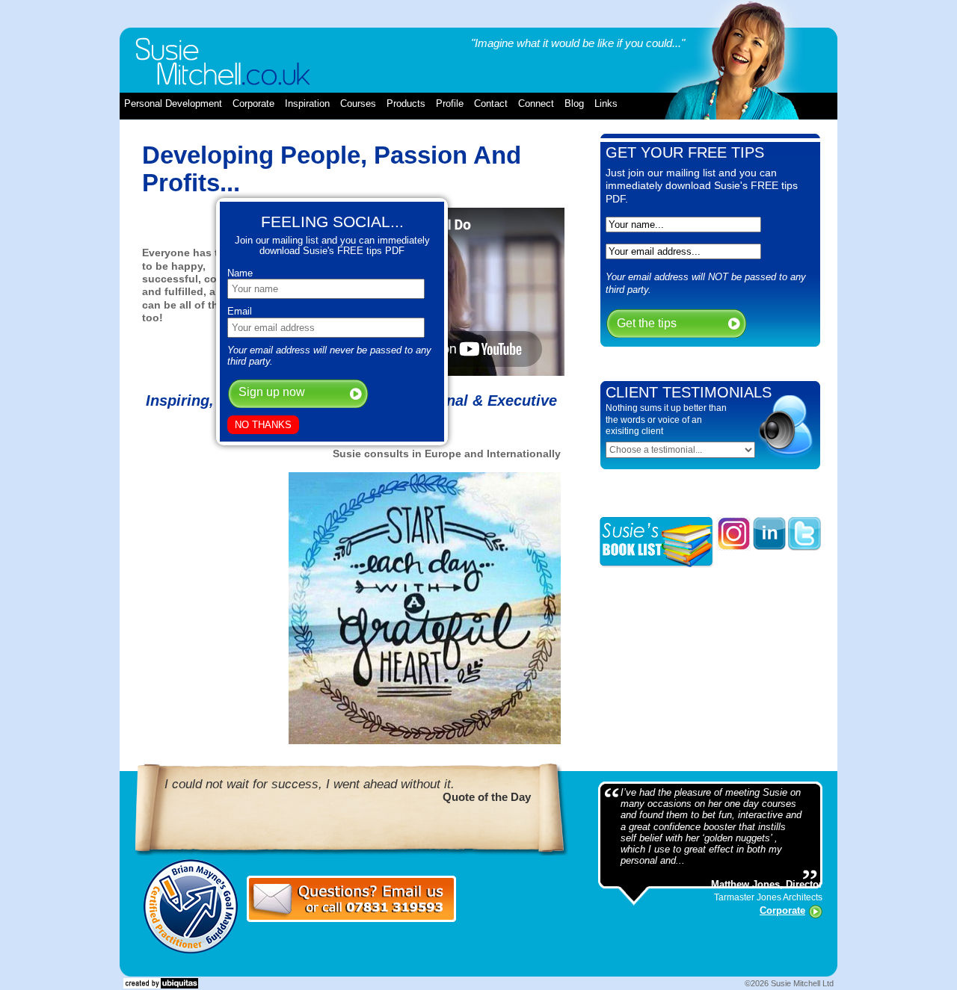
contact (491, 104)
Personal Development (173, 104)
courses (358, 104)
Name (240, 273)
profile (450, 104)
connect (536, 104)
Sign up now (272, 392)
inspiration (307, 104)
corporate (253, 104)
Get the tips (647, 323)
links (606, 104)
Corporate (782, 910)
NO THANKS (263, 424)
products (406, 104)
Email (239, 311)
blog (574, 104)
